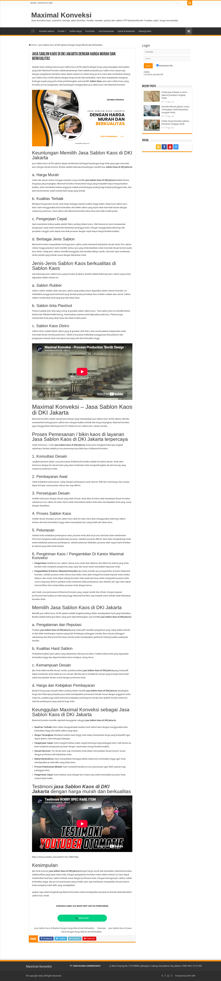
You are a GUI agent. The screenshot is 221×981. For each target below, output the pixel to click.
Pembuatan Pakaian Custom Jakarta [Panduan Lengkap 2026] (174, 95)
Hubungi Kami (144, 31)
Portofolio (90, 31)
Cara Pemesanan (106, 31)
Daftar (147, 72)
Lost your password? (153, 74)
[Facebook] (164, 146)
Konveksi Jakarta (46, 31)
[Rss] (158, 146)
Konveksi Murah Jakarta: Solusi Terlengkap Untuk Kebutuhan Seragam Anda (175, 109)
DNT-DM (191, 976)
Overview (101, 928)
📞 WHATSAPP (82, 918)
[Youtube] (170, 146)
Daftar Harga (76, 31)
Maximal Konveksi (61, 15)
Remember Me (166, 65)
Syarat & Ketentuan (126, 31)
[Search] (189, 2)
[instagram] (175, 146)
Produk (61, 31)
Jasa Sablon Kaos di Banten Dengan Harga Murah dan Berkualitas (64, 928)
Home (33, 30)
